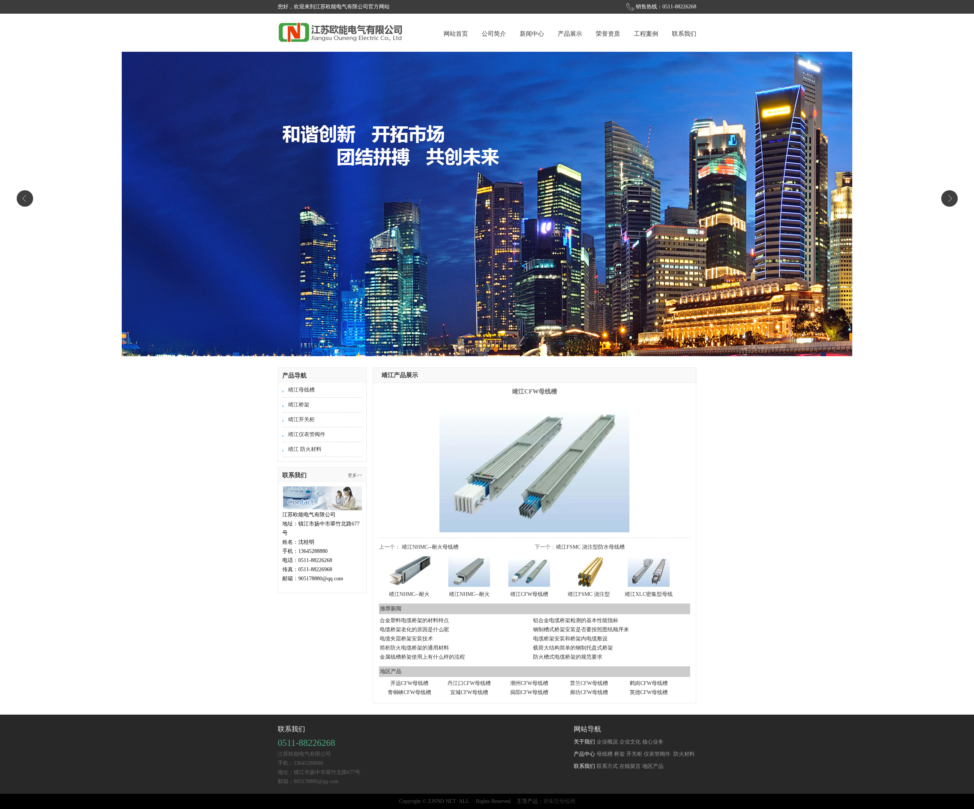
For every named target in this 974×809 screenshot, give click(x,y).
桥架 (619, 754)
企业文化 (630, 742)
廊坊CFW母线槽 (589, 692)
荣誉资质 (608, 33)
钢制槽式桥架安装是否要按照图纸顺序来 (581, 629)
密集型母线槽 (559, 801)
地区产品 (653, 766)
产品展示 (570, 33)
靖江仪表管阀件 (306, 434)
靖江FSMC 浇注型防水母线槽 (590, 547)
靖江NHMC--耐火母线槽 (430, 547)
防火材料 (683, 754)
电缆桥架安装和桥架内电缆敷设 (570, 639)
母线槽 (605, 754)
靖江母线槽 (301, 390)
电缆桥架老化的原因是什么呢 (414, 629)
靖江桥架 (298, 405)
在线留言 (630, 766)
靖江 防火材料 (304, 449)
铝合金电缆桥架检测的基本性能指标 (575, 620)
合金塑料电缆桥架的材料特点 (414, 620)
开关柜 (634, 754)
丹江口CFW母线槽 (469, 683)
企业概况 (607, 742)
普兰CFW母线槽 (589, 683)
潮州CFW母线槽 (529, 683)
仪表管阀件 (657, 754)
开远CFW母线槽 (409, 683)
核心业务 (653, 742)
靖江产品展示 (400, 375)
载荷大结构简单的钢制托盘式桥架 (573, 648)
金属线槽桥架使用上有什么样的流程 (422, 657)
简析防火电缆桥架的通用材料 (414, 648)
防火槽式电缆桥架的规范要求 (567, 657)
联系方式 (607, 766)
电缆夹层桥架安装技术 (406, 639)
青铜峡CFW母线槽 (409, 692)
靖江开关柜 (301, 419)
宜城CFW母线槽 (469, 692)
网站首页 (456, 33)
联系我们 (684, 33)
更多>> (355, 475)
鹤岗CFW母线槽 (649, 683)
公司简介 (494, 33)
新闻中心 (532, 33)
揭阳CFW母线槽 (529, 692)
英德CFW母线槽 (649, 692)
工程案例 (646, 33)
